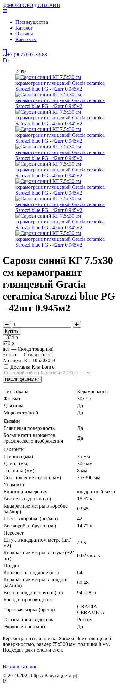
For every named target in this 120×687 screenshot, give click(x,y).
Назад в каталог (20, 666)
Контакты (26, 39)
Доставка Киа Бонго (32, 367)
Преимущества (31, 22)
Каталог (24, 27)
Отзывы (24, 33)
